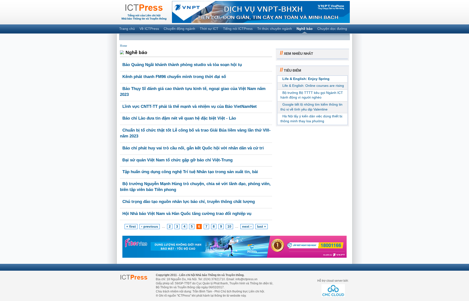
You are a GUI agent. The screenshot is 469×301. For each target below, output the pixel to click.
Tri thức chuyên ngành (274, 29)
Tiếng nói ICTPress (238, 29)
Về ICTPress (149, 29)
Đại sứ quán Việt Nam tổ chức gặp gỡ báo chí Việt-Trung (177, 160)
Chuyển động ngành (179, 29)
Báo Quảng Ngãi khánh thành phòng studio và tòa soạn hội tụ (182, 64)
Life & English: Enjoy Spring (306, 79)
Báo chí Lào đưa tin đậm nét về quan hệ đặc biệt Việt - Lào (179, 118)
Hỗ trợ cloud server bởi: (333, 280)
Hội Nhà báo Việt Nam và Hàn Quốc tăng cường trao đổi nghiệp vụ (186, 213)
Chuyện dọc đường (332, 29)
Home (123, 45)
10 (229, 226)
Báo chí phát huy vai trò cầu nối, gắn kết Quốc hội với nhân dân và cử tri (193, 148)
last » (261, 226)
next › (247, 226)
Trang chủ (127, 29)
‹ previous (149, 226)
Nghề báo (305, 29)
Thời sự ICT (209, 29)
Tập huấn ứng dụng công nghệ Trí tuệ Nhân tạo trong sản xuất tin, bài (190, 171)
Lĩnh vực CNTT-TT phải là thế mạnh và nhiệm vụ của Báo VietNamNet (189, 106)
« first (131, 226)
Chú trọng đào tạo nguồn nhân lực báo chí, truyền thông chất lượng (188, 201)
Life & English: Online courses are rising (313, 86)
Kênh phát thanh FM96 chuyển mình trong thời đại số (174, 76)
